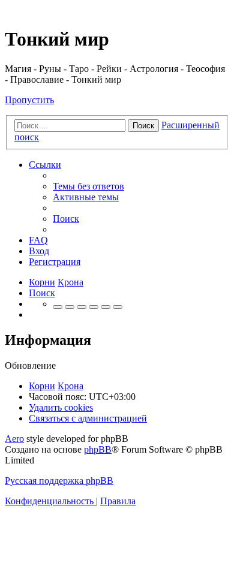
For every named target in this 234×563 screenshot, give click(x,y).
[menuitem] (88, 186)
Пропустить (29, 100)
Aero (14, 438)
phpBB (98, 449)
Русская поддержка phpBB (59, 480)
